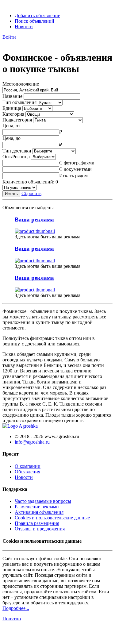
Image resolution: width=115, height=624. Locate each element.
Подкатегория (17, 119)
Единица (11, 108)
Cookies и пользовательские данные (52, 517)
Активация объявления (39, 512)
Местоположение (20, 84)
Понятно (11, 618)
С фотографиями (76, 162)
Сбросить (31, 193)
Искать (11, 193)
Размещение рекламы (37, 506)
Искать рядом (73, 175)
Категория (13, 114)
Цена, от (11, 125)
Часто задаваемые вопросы (43, 501)
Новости (24, 26)
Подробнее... (15, 608)
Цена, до (11, 138)
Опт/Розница (16, 156)
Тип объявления (19, 102)
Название (12, 96)
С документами (75, 169)
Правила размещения (37, 523)
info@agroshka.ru (32, 442)
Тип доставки (16, 150)
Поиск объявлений (34, 21)
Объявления (27, 471)
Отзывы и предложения (40, 528)
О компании (27, 466)
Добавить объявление (37, 15)
